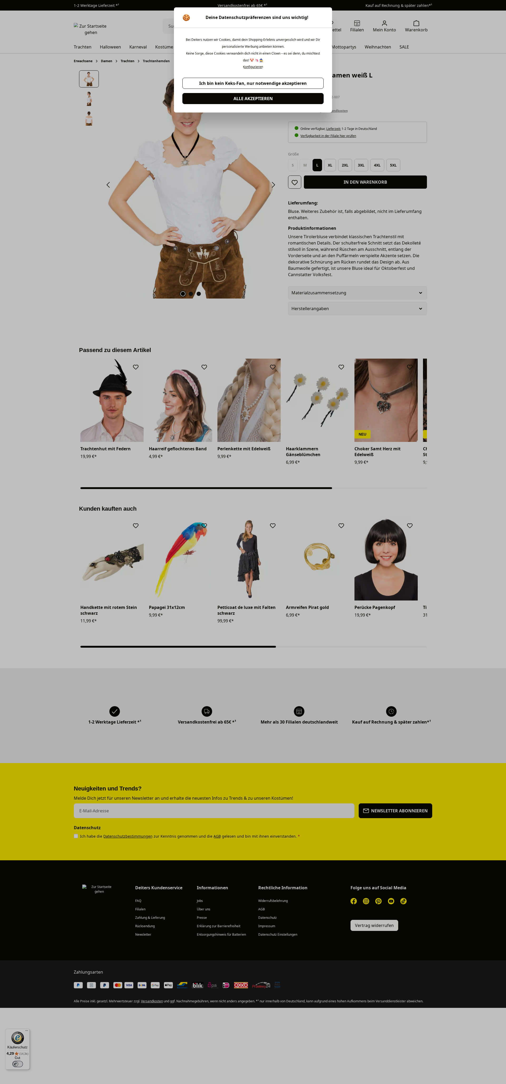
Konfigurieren (253, 67)
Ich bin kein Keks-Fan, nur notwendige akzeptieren (253, 83)
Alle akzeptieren (253, 98)
